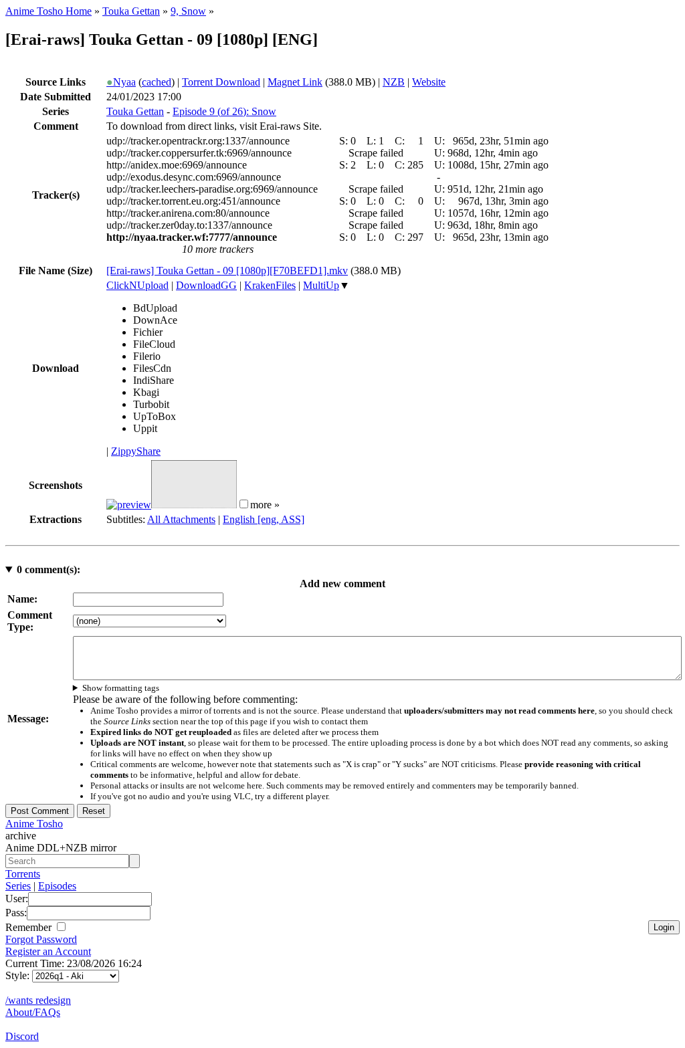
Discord (22, 1036)
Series (18, 886)
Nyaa (121, 82)
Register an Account (48, 951)
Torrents (22, 873)
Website (429, 82)
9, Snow (188, 11)
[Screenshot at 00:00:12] (128, 504)
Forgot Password (41, 939)
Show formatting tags (120, 688)
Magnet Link (295, 82)
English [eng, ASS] (263, 519)
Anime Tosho (34, 823)
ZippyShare (136, 451)
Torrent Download (221, 82)
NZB (394, 82)
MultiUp (321, 285)
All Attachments (181, 519)
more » (265, 504)
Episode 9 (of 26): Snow (224, 111)
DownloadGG (206, 285)
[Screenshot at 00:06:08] (194, 504)
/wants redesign (38, 1000)
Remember (29, 927)
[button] (243, 504)
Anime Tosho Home (48, 11)
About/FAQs (32, 1012)
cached (156, 82)
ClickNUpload (137, 285)
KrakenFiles (270, 285)
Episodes (57, 886)
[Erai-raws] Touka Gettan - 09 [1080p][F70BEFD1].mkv (227, 270)
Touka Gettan (131, 11)
